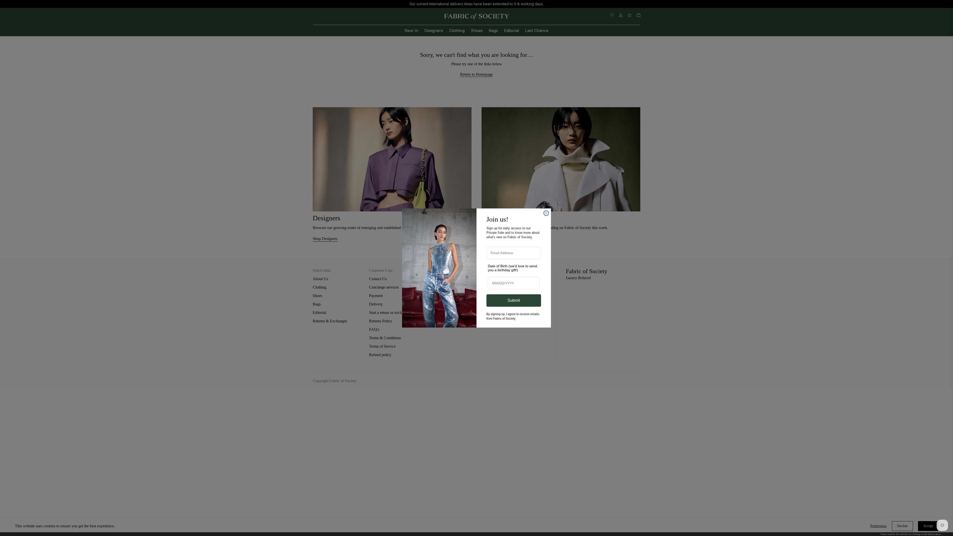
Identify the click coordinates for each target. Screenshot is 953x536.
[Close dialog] (546, 213)
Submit (514, 300)
